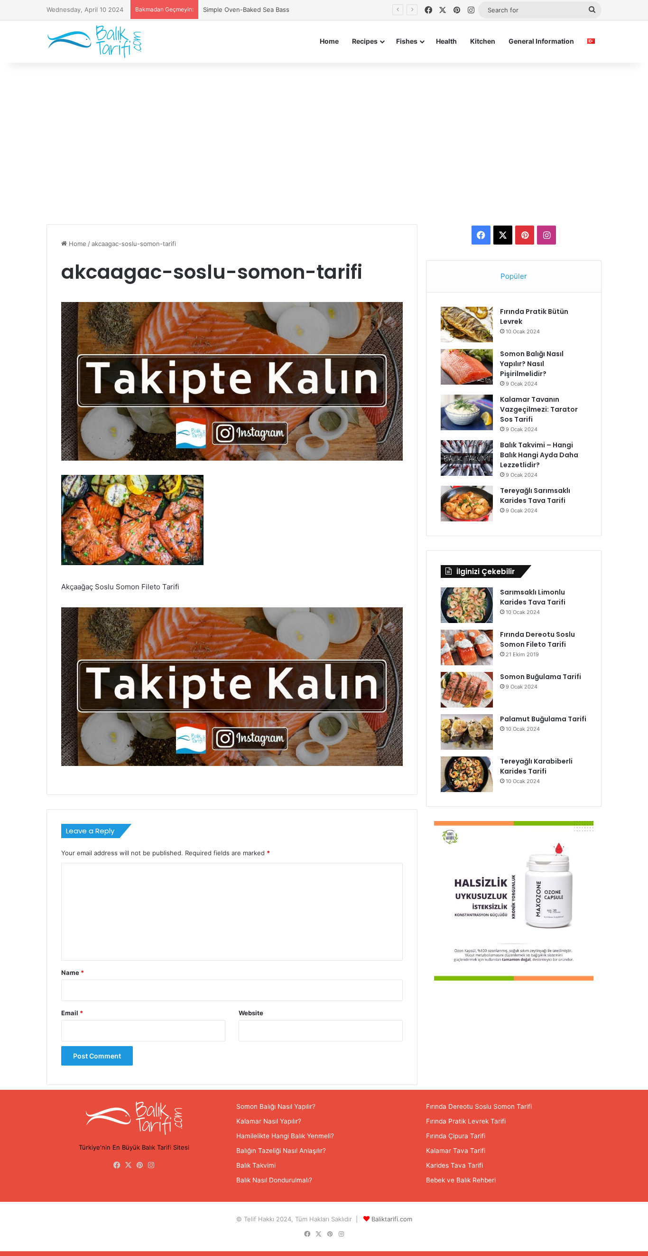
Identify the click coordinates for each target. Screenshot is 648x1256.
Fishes (406, 41)
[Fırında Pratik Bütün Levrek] (467, 324)
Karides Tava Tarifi (454, 1165)
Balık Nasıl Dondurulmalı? (274, 1180)
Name (72, 972)
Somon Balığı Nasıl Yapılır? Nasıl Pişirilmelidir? (532, 363)
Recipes (365, 41)
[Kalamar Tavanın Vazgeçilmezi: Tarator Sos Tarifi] (467, 412)
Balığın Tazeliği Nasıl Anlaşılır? (281, 1150)
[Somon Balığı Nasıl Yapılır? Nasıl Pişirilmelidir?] (467, 367)
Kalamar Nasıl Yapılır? (268, 1121)
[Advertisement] (324, 143)
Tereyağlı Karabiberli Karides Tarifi (536, 766)
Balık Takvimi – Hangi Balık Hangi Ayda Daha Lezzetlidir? (539, 455)
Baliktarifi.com (391, 1219)
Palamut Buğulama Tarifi (543, 719)
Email (72, 1013)
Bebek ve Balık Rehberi (461, 1180)
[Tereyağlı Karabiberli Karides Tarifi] (467, 774)
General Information (541, 41)
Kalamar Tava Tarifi (455, 1150)
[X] (128, 1165)
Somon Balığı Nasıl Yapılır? (275, 1106)
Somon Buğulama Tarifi (540, 676)
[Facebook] (117, 1165)
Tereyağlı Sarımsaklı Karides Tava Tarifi (535, 495)
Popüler (513, 276)
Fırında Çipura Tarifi (455, 1136)
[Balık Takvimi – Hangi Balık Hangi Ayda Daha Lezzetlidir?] (467, 458)
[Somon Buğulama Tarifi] (467, 690)
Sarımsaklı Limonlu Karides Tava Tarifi (532, 597)
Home (329, 41)
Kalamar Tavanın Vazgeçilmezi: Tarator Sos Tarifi (539, 409)
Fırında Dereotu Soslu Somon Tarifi (479, 1106)
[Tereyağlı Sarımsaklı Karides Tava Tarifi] (467, 503)
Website (251, 1013)
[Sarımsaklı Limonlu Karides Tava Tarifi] (467, 605)
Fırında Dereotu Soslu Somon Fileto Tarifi (537, 639)
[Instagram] (151, 1165)
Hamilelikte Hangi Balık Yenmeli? (285, 1136)
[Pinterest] (140, 1165)
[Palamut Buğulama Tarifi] (467, 732)
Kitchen (482, 41)
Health (446, 41)
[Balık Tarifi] (93, 41)
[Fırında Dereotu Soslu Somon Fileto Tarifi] (467, 647)
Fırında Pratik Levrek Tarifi (466, 1121)
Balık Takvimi (256, 1165)
